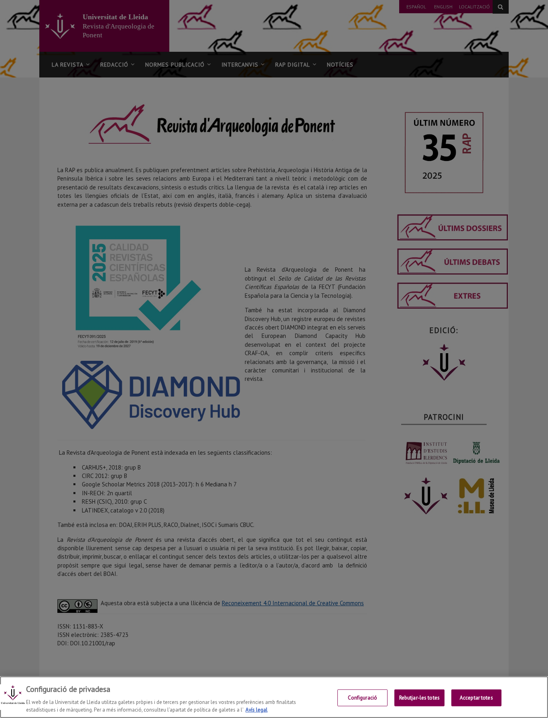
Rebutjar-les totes (419, 697)
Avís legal (257, 709)
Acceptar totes (476, 697)
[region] (274, 697)
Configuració (363, 697)
